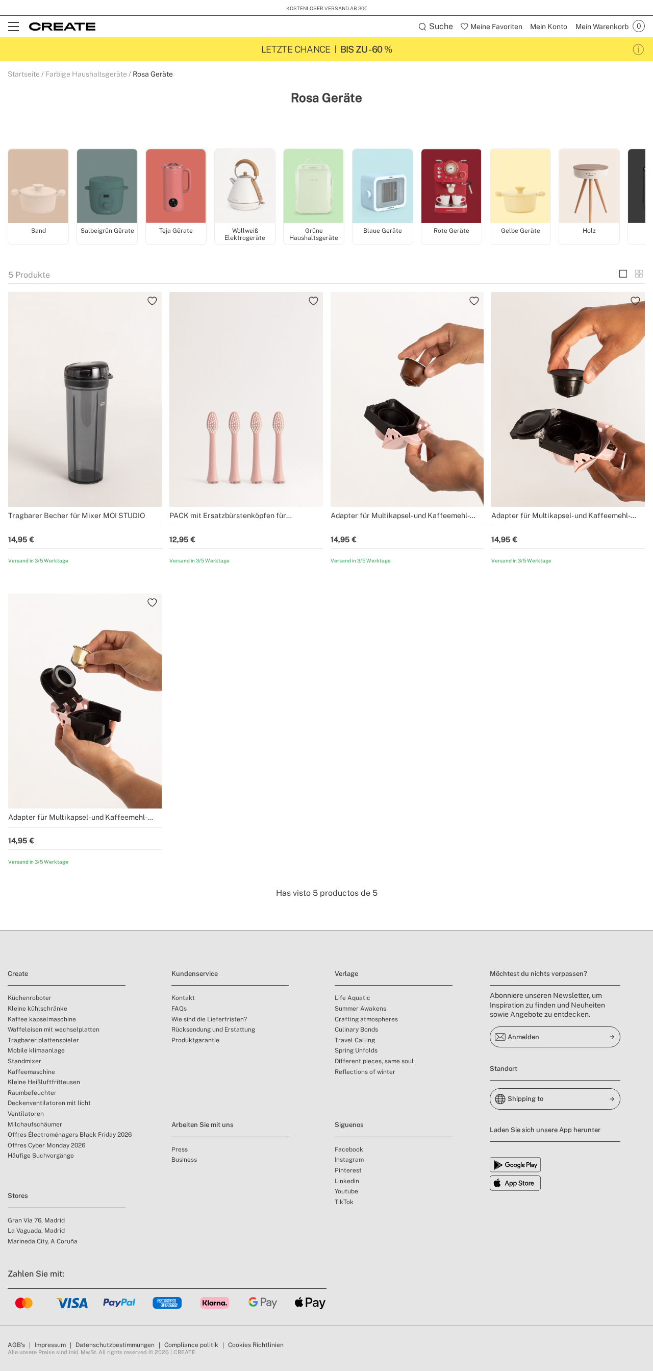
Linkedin (347, 1181)
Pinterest (348, 1170)
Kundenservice (194, 973)
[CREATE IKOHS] (62, 26)
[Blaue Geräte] (383, 187)
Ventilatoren (26, 1113)
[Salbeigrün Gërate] (107, 187)
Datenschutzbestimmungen (115, 1345)
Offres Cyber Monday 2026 (46, 1145)
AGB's (16, 1345)
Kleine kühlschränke (37, 1008)
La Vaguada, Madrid (36, 1230)
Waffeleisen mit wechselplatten (53, 1029)
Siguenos (349, 1125)
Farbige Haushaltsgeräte (86, 74)
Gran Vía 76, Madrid (36, 1220)
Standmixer (24, 1061)
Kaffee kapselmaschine (42, 1019)
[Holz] (589, 187)
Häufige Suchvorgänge (41, 1155)
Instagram (349, 1159)
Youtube (346, 1191)
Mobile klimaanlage (36, 1050)
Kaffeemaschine (31, 1071)
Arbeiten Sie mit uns (202, 1125)
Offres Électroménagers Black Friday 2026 (70, 1134)
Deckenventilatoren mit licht (49, 1103)
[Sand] (38, 187)
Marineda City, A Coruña (43, 1241)
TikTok (344, 1202)
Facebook (349, 1149)
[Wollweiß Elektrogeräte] (245, 187)
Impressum (50, 1345)
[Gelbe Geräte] (520, 187)
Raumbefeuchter (32, 1092)
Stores (18, 1195)
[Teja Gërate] (176, 187)
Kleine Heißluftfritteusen (44, 1082)
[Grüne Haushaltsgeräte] (314, 187)
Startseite (24, 74)
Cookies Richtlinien (256, 1345)
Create (18, 973)
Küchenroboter (30, 997)
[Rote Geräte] (451, 187)
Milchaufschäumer (35, 1124)
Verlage (346, 973)
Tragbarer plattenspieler (43, 1040)
